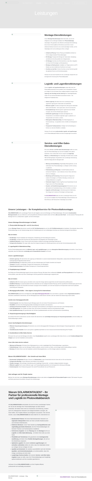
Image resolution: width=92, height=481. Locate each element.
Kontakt (52, 3)
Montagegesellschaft (43, 293)
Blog (27, 476)
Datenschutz (59, 3)
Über (46, 3)
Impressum (67, 3)
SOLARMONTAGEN (27, 3)
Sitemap (10, 478)
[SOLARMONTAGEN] (12, 3)
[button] (33, 3)
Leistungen (38, 3)
